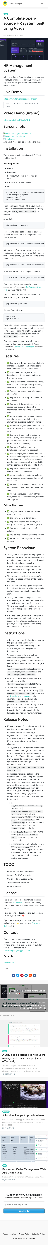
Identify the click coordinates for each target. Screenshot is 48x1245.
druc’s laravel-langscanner (21, 696)
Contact (13, 1234)
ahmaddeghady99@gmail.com (16, 950)
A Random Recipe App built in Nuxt (23, 1115)
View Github (8, 962)
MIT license (17, 902)
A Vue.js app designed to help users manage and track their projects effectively (23, 1058)
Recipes (6, 1112)
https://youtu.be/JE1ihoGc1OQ (16, 120)
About (5, 1234)
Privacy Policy (24, 1234)
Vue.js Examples (16, 3)
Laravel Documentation (24, 347)
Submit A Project (38, 1234)
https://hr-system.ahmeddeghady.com (20, 99)
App (5, 14)
